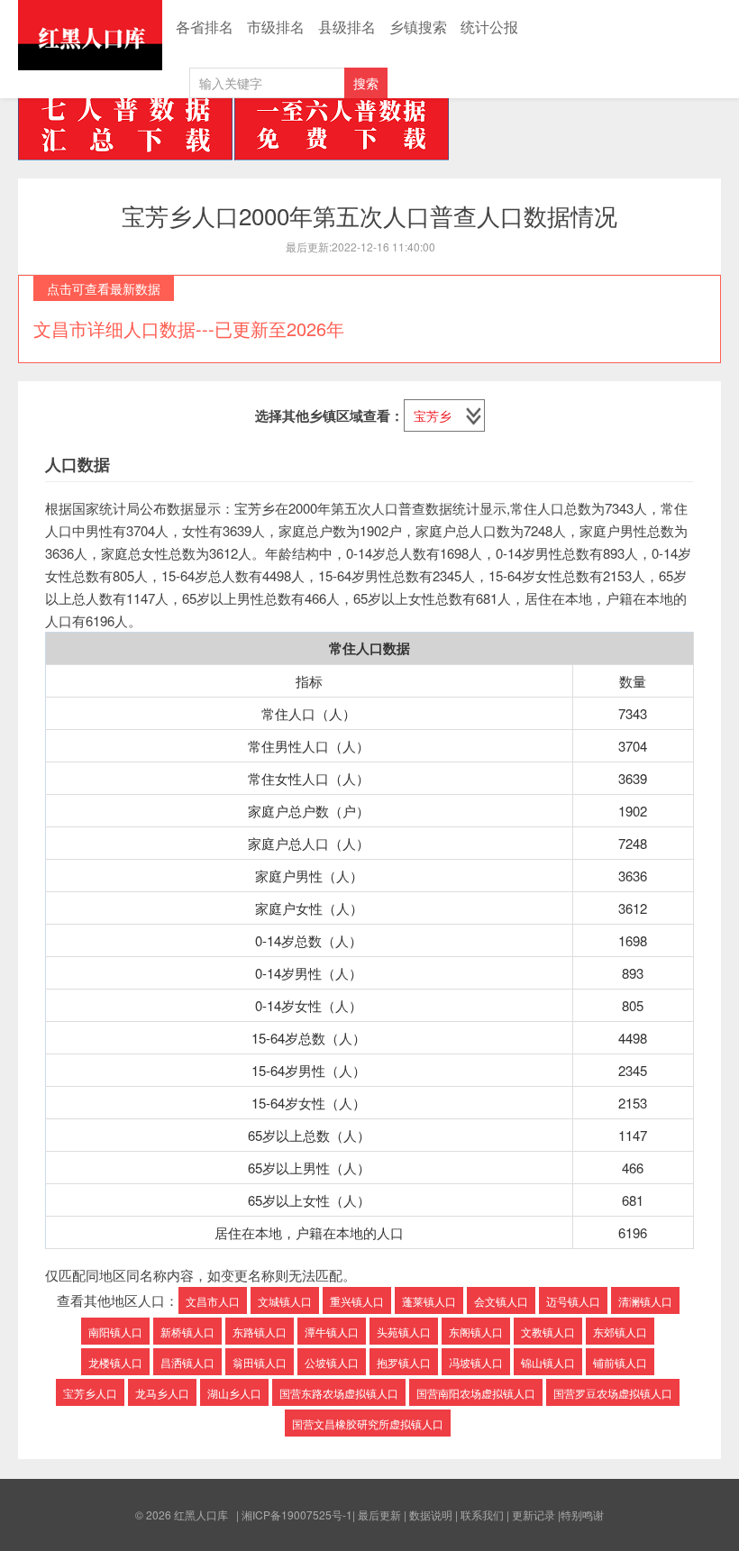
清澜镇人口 (645, 1301)
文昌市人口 (213, 1301)
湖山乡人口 (234, 1392)
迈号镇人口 (573, 1301)
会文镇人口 (501, 1301)
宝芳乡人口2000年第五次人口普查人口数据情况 (369, 215)
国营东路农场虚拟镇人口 (338, 1392)
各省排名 (204, 26)
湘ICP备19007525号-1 (297, 1514)
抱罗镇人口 (404, 1362)
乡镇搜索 (418, 26)
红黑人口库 (90, 35)
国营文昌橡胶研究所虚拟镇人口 (367, 1423)
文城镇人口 (285, 1301)
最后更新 (379, 1514)
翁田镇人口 (260, 1362)
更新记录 (533, 1514)
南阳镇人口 (115, 1331)
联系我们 (482, 1514)
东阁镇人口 (476, 1331)
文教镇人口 (548, 1331)
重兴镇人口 (357, 1301)
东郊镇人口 (620, 1331)
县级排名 (347, 26)
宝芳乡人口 (90, 1392)
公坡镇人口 (332, 1362)
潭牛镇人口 (332, 1331)
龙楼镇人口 (115, 1362)
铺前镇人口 (620, 1362)
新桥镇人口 (187, 1331)
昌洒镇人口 (187, 1362)
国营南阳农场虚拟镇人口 (475, 1392)
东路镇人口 (260, 1331)
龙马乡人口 (162, 1392)
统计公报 (489, 26)
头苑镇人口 (404, 1331)
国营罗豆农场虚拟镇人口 (612, 1392)
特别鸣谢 (582, 1514)
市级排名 (276, 26)
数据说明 (430, 1514)
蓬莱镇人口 (429, 1301)
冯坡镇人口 (476, 1362)
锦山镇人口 (548, 1362)
